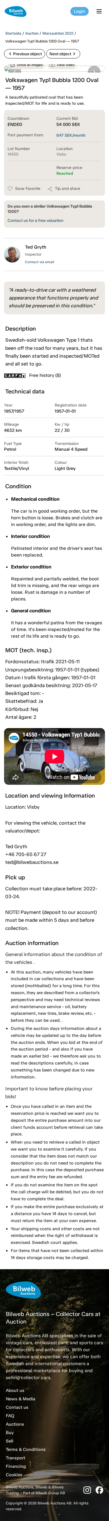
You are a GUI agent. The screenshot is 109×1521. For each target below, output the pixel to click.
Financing (16, 1466)
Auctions (15, 1424)
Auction (31, 33)
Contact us (17, 1407)
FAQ (10, 1415)
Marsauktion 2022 (57, 33)
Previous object (24, 54)
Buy (10, 1432)
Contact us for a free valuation (35, 220)
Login (79, 11)
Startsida (13, 33)
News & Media (20, 1398)
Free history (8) (45, 375)
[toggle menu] (100, 11)
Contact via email (39, 262)
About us (15, 1390)
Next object (63, 54)
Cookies (14, 1474)
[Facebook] (99, 1490)
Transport (15, 1458)
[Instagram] (87, 1490)
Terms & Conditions (26, 1449)
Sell (9, 1441)
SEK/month (70, 135)
